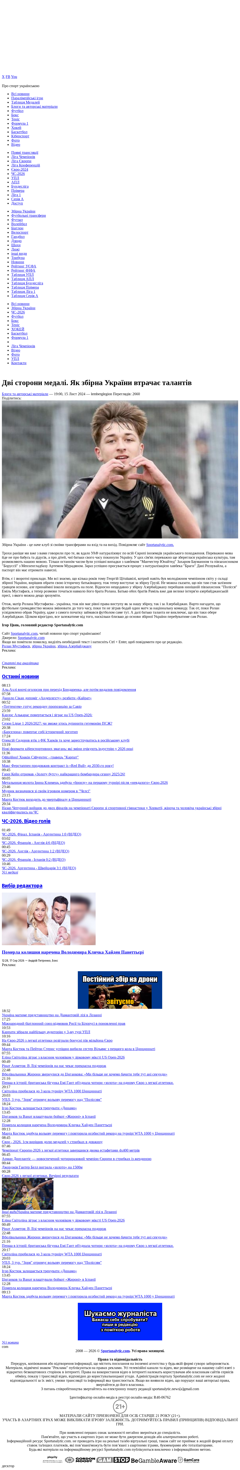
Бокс (15, 115)
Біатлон (17, 228)
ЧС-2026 (18, 174)
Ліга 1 (16, 195)
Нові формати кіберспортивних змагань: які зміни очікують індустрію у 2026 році (67, 749)
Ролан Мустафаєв (16, 646)
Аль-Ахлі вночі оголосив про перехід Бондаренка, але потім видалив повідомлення (69, 690)
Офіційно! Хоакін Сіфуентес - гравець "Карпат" (40, 757)
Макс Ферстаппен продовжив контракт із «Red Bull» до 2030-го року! (58, 766)
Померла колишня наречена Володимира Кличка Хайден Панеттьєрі (73, 952)
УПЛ (15, 178)
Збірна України (23, 211)
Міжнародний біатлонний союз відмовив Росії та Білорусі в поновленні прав (63, 1023)
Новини (17, 262)
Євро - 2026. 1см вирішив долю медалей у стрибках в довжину (52, 1142)
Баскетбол (19, 132)
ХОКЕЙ (17, 329)
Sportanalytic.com (24, 633)
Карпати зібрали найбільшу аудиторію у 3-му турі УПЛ (46, 1032)
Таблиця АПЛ (22, 279)
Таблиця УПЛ (22, 275)
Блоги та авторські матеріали (34, 106)
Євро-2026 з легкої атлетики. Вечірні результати (40, 1176)
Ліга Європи (21, 161)
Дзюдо (16, 241)
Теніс (15, 119)
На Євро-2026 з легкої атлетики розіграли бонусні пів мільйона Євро (57, 1040)
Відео (15, 145)
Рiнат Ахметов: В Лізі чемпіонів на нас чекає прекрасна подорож (54, 1066)
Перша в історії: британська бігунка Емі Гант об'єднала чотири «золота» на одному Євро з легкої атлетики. (88, 1083)
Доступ (17, 203)
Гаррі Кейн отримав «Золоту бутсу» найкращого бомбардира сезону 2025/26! (63, 774)
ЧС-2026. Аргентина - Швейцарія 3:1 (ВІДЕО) (39, 868)
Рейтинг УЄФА (23, 266)
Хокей (16, 128)
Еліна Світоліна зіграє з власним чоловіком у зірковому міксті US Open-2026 (63, 1057)
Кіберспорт (20, 136)
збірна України (44, 646)
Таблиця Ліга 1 (23, 292)
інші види (19, 253)
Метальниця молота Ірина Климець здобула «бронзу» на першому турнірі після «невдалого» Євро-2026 (85, 783)
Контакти (18, 363)
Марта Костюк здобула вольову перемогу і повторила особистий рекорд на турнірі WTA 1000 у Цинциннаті (88, 1133)
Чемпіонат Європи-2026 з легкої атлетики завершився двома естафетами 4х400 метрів (71, 1150)
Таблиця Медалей (25, 102)
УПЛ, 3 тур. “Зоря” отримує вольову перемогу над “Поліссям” (52, 1100)
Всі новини (20, 94)
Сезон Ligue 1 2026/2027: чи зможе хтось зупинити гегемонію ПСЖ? (57, 723)
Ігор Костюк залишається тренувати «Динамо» (39, 1108)
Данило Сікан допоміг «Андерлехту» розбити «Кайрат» (47, 698)
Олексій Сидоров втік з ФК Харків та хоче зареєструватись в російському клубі (65, 740)
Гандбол (18, 237)
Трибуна (18, 258)
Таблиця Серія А (24, 296)
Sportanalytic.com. (160, 545)
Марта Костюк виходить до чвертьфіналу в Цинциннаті (46, 799)
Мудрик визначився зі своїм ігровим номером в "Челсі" (46, 791)
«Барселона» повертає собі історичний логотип (40, 732)
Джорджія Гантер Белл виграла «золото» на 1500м (42, 1167)
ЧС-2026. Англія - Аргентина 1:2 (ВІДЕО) (35, 851)
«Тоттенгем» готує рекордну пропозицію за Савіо (42, 706)
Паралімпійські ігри (27, 98)
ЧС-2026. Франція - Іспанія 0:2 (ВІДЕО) (33, 860)
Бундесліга (20, 186)
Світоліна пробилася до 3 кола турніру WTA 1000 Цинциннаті (52, 1091)
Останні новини (20, 676)
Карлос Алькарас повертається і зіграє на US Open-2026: (47, 715)
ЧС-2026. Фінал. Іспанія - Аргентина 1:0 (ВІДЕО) (41, 834)
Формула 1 (19, 123)
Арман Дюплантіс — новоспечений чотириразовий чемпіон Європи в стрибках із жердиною (76, 1159)
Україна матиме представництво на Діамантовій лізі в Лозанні (52, 1015)
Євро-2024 (19, 169)
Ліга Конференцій (25, 165)
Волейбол (19, 224)
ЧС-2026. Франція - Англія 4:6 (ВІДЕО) (33, 843)
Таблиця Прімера (25, 287)
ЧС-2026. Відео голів (26, 821)
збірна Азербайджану (74, 646)
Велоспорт (19, 232)
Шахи (16, 245)
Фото (15, 140)
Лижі (15, 249)
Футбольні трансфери (28, 215)
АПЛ (15, 182)
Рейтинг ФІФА (23, 270)
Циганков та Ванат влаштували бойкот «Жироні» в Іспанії (49, 1116)
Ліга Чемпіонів (23, 157)
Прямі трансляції (24, 153)
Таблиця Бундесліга (27, 283)
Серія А (17, 199)
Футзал (17, 220)
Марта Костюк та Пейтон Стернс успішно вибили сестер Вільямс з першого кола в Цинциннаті (78, 1049)
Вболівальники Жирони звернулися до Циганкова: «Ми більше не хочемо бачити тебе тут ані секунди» (84, 1074)
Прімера (17, 191)
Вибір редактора (22, 885)
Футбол (17, 111)
